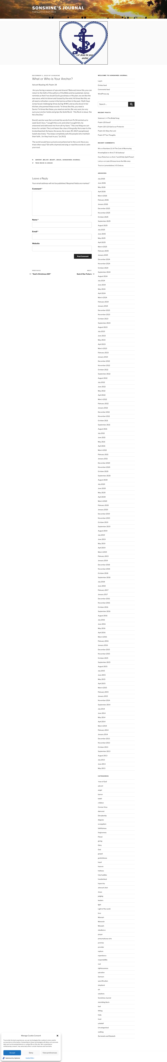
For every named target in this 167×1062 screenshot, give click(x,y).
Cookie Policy (30, 1058)
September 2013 (104, 751)
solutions (101, 994)
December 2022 (104, 361)
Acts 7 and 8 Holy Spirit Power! (123, 157)
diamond (101, 811)
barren (100, 794)
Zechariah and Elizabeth (106, 1036)
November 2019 (104, 518)
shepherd (101, 985)
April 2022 (101, 395)
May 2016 (101, 628)
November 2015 (104, 654)
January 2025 (103, 255)
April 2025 (102, 242)
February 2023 (103, 353)
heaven (100, 866)
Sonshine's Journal (58, 7)
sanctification (103, 981)
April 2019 (101, 548)
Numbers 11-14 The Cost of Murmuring (117, 148)
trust (99, 1019)
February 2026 (103, 200)
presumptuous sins (105, 939)
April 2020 (102, 497)
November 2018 (104, 569)
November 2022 (104, 365)
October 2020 (103, 471)
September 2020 (104, 476)
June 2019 (102, 539)
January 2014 (103, 734)
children (101, 803)
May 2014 (101, 717)
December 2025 (104, 208)
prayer (100, 934)
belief (46, 160)
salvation (101, 972)
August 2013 (102, 756)
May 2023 (101, 340)
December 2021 (104, 412)
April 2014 (101, 722)
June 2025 (102, 234)
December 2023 (104, 310)
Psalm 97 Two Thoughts (107, 135)
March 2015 (102, 688)
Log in (100, 81)
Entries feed (102, 85)
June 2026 (102, 183)
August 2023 (102, 327)
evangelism (102, 824)
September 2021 (104, 425)
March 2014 (102, 726)
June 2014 (102, 713)
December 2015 (104, 649)
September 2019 (104, 526)
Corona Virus (102, 807)
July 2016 (101, 620)
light (99, 905)
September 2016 (104, 611)
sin (99, 989)
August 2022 (102, 378)
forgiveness (102, 832)
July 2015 (101, 671)
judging (100, 896)
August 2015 (102, 666)
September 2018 (104, 577)
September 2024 (104, 272)
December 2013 (104, 739)
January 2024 (103, 306)
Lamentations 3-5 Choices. (114, 165)
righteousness (103, 968)
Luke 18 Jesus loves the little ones (118, 161)
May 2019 (101, 543)
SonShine (55, 75)
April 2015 (101, 683)
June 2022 (102, 387)
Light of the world (104, 909)
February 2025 (103, 251)
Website (36, 243)
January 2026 (103, 204)
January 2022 (103, 408)
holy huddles (102, 875)
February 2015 (103, 692)
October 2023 (103, 319)
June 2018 (102, 586)
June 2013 (102, 764)
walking (100, 1032)
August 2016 (102, 616)
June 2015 (102, 675)
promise (101, 943)
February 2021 (103, 454)
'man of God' (102, 782)
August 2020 (103, 480)
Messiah (101, 926)
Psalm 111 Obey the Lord (107, 131)
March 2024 (102, 297)
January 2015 (103, 696)
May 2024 (101, 289)
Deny (31, 1053)
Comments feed (104, 89)
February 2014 (103, 730)
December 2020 (104, 463)
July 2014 (101, 709)
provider (101, 947)
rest (99, 964)
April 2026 (102, 191)
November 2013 (104, 743)
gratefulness (102, 858)
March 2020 (102, 501)
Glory (100, 845)
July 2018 (101, 582)
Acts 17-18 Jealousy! (117, 153)
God (99, 849)
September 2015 (104, 662)
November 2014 (104, 700)
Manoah (101, 917)
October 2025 (103, 217)
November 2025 (104, 213)
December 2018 (104, 565)
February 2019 (103, 556)
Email (35, 231)
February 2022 (103, 403)
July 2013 (101, 760)
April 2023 (102, 344)
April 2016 (101, 632)
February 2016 (103, 641)
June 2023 (102, 336)
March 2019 (102, 552)
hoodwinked (102, 879)
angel (100, 790)
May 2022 (101, 391)
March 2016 (102, 637)
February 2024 (103, 302)
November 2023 (104, 314)
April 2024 (102, 293)
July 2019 (101, 535)
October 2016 (103, 607)
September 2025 (104, 221)
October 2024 (103, 268)
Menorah (101, 921)
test (99, 1006)
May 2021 (101, 442)
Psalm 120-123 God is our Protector (111, 127)
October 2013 (103, 747)
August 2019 (102, 531)
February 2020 (103, 505)
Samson (101, 977)
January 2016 (103, 645)
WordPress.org (103, 94)
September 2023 (104, 323)
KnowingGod (102, 153)
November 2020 (104, 467)
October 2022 (103, 370)
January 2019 (103, 560)
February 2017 (103, 590)
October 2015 (103, 658)
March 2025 (102, 247)
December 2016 (104, 599)
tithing (100, 1011)
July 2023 (101, 331)
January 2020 (103, 510)
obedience (102, 930)
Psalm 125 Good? (104, 122)
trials (99, 1015)
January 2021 (103, 459)
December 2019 (104, 514)
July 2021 (101, 433)
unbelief (101, 1023)
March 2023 (102, 348)
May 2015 (101, 679)
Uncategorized (103, 1028)
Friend (100, 837)
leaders (100, 900)
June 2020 (102, 488)
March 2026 (102, 196)
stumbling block (103, 1002)
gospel (100, 854)
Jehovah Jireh (103, 888)
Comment (37, 189)
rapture (100, 951)
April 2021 (101, 446)
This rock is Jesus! (44, 163)
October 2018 (103, 573)
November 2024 (104, 264)
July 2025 (101, 230)
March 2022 (102, 399)
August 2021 (102, 429)
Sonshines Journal (72, 160)
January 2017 (103, 594)
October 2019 (103, 522)
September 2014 (104, 705)
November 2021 (104, 416)
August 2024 (102, 276)
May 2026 (101, 187)
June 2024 (102, 285)
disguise (101, 820)
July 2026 (101, 179)
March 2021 (102, 450)
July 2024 (101, 281)
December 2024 (104, 259)
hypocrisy (101, 883)
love (99, 913)
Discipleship (102, 816)
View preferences (50, 1053)
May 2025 (101, 238)
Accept (12, 1053)
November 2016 (104, 603)
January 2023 (103, 357)
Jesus (59, 160)
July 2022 (101, 382)
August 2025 (102, 225)
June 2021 (101, 437)
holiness (101, 871)
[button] (57, 1036)
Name (35, 220)
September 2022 (104, 374)
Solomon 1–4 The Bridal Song (108, 118)
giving (100, 841)
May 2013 (101, 768)
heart (52, 160)
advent (38, 160)
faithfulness (102, 828)
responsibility (102, 960)
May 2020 (102, 493)
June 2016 (102, 624)
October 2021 (103, 420)
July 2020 (101, 484)
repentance (102, 956)
